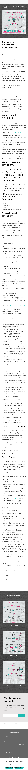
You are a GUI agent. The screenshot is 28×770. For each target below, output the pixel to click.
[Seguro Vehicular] (14, 642)
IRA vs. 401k (14, 625)
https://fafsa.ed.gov (16, 132)
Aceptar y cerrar (9, 767)
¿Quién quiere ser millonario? (17, 305)
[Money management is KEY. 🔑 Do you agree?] (25, 725)
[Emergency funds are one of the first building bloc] (19, 725)
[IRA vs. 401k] (14, 612)
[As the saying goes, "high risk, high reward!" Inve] (8, 725)
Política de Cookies (20, 744)
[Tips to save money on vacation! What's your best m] (14, 725)
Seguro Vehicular (14, 655)
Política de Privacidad (19, 742)
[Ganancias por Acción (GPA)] (14, 672)
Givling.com (17, 498)
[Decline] (26, 763)
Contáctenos (6, 741)
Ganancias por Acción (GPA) (14, 685)
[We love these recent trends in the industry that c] (3, 725)
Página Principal (6, 6)
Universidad (14, 6)
